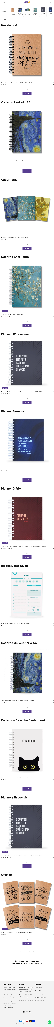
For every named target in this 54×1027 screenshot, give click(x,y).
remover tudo (36, 963)
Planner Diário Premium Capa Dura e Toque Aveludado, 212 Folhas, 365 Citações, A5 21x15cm (23, 546)
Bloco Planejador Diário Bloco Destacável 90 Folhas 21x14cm (15, 623)
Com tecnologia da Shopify (33, 1023)
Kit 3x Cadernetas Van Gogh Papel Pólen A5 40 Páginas (14, 237)
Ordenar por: (23, 951)
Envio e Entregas (39, 990)
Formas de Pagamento (40, 994)
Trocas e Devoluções (40, 997)
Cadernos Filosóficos (23, 1023)
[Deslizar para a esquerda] (23, 89)
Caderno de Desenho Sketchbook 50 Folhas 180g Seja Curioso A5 (17, 777)
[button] (4, 2)
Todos (5, 19)
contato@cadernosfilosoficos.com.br (33, 1000)
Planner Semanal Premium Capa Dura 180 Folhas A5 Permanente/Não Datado (19, 469)
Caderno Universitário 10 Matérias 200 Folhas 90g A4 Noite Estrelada (17, 700)
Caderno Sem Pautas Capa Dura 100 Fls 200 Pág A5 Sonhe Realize (17, 82)
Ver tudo (27, 93)
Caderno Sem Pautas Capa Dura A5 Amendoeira (12, 314)
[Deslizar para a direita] (30, 89)
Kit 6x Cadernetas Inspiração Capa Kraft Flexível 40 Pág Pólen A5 (16, 932)
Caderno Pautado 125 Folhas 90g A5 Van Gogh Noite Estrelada (16, 160)
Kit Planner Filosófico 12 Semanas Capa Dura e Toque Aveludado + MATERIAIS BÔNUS (21, 391)
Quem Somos (38, 987)
